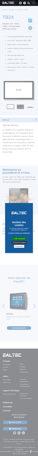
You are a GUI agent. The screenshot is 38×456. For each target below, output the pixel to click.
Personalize (19, 246)
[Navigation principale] (34, 3)
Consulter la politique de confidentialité (19, 233)
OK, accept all (20, 238)
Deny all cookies (20, 242)
